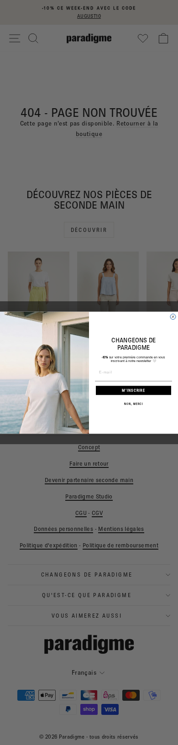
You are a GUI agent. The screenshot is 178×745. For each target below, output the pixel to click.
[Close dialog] (173, 316)
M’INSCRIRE (133, 390)
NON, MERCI (133, 403)
